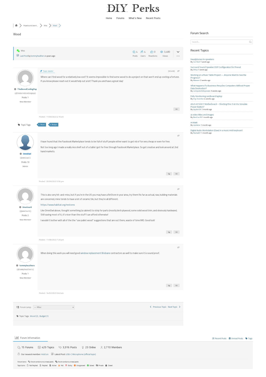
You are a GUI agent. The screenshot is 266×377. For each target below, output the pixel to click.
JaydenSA (197, 109)
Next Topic (173, 307)
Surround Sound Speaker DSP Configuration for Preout (216, 67)
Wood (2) (34, 316)
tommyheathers (38, 56)
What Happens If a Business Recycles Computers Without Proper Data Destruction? (220, 87)
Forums (120, 18)
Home (109, 18)
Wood (42, 124)
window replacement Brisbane (95, 253)
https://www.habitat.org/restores (58, 205)
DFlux (195, 69)
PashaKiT (197, 133)
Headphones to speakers (202, 59)
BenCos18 (197, 117)
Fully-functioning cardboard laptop (206, 96)
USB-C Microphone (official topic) (81, 354)
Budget (54, 124)
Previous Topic (159, 307)
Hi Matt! (194, 122)
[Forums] (16, 25)
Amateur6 (27, 207)
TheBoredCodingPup (27, 89)
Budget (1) (44, 316)
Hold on (44, 354)
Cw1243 (196, 62)
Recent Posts (153, 18)
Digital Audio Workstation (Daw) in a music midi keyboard (216, 130)
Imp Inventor (198, 98)
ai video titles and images (202, 115)
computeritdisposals (201, 91)
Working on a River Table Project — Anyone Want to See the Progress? (218, 76)
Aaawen (196, 80)
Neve (5, 373)
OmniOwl (27, 154)
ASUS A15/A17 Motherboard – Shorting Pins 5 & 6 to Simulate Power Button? (219, 105)
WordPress (28, 373)
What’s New (135, 18)
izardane (196, 125)
